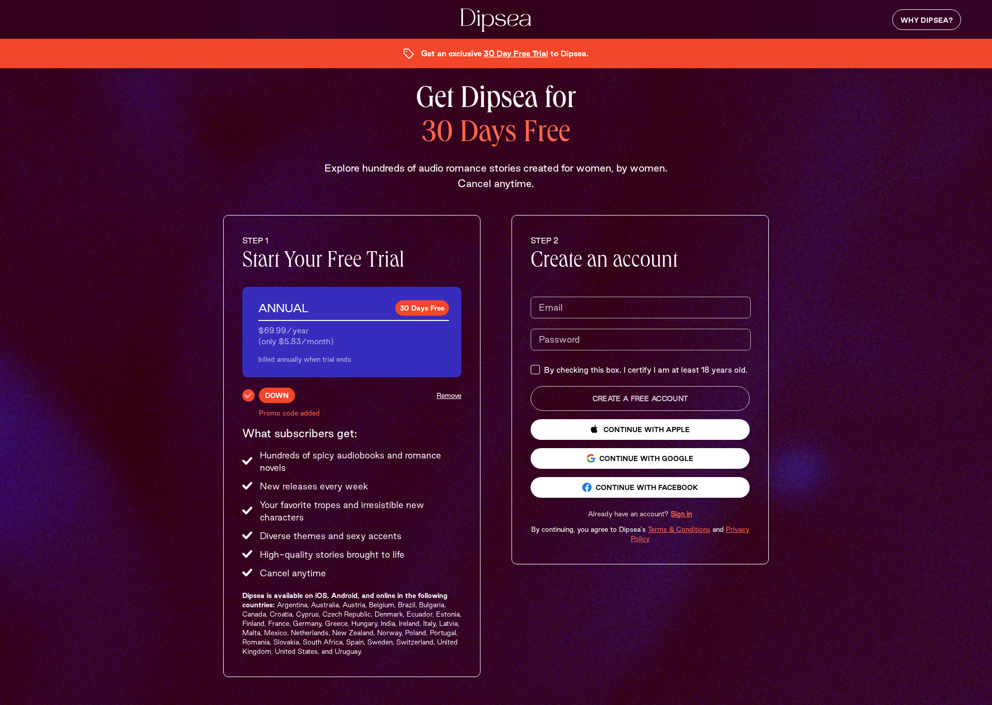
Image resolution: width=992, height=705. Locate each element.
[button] (640, 513)
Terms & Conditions (679, 529)
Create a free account (640, 398)
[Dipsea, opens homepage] (496, 21)
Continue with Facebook (647, 487)
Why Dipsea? (927, 20)
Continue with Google (646, 458)
